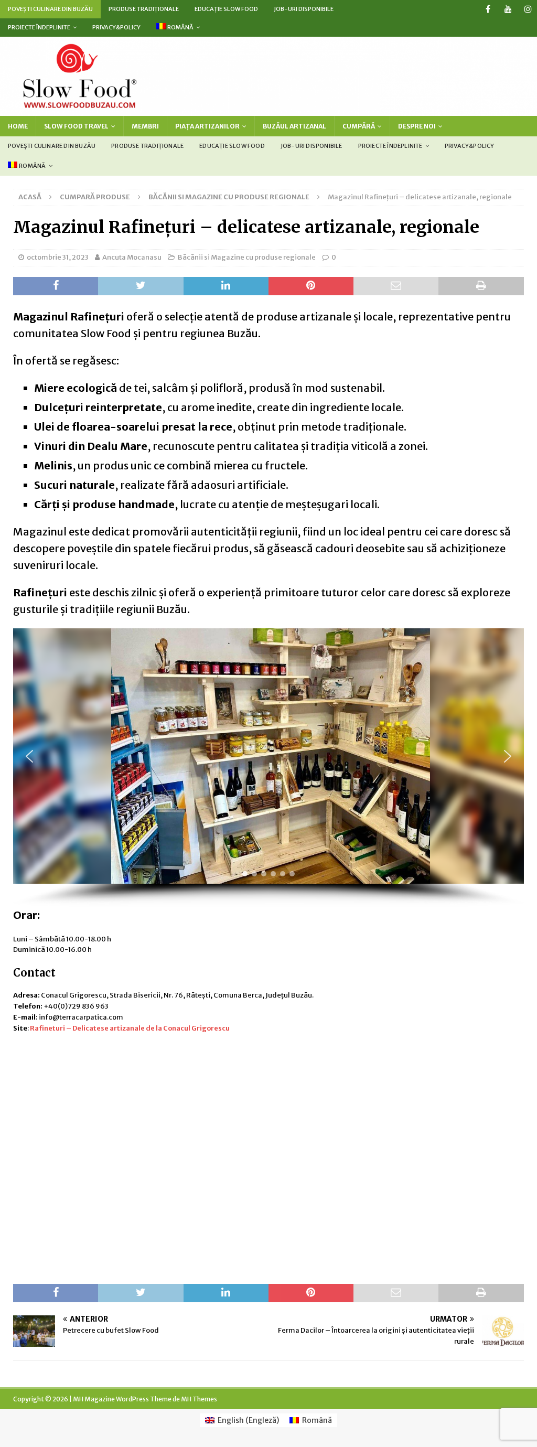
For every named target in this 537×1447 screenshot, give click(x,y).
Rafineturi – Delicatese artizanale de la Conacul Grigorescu (130, 1028)
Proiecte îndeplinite (39, 27)
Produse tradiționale (144, 9)
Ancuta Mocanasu (132, 257)
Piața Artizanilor (207, 126)
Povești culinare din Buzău (50, 9)
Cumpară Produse (95, 196)
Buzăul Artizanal (294, 126)
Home (18, 126)
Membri (145, 126)
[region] (268, 767)
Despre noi (417, 126)
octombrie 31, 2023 (58, 257)
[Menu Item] (488, 9)
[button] (29, 756)
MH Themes (199, 1399)
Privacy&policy (116, 27)
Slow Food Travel (76, 126)
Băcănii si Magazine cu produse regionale (247, 257)
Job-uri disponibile (304, 9)
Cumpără (358, 126)
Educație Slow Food (226, 9)
